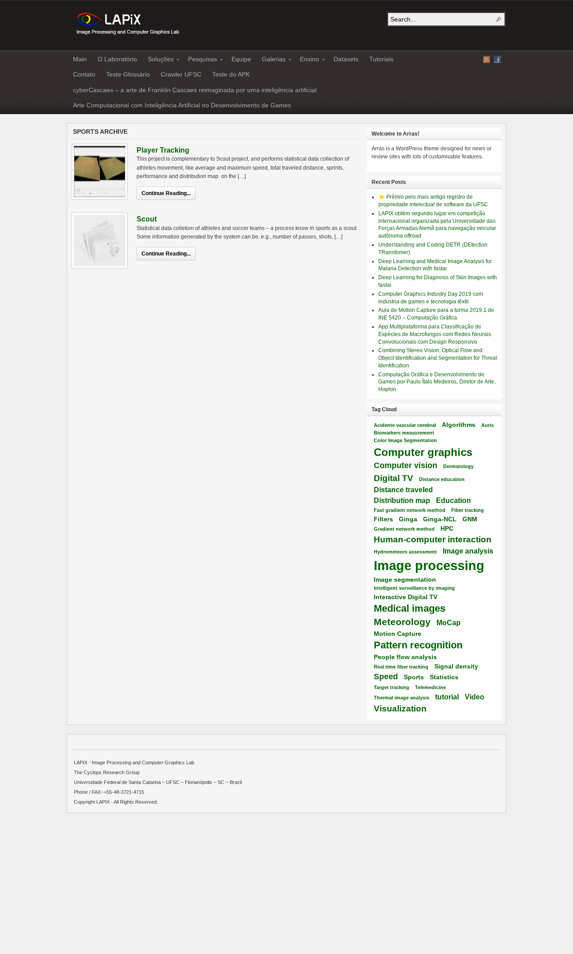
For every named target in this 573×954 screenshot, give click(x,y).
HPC (446, 528)
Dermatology (458, 466)
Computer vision (405, 465)
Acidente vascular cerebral (405, 425)
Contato (84, 74)
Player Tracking (163, 150)
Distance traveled (403, 490)
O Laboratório (117, 59)
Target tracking (391, 687)
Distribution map (402, 500)
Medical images (409, 608)
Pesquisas (200, 60)
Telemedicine (430, 687)
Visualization (400, 708)
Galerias (271, 60)
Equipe (241, 59)
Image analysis (468, 551)
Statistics (444, 677)
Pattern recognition (418, 645)
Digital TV (393, 478)
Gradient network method (404, 529)
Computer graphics (423, 452)
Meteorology (402, 622)
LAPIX (127, 24)
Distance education (442, 479)
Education (453, 500)
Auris (487, 425)
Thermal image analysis (401, 697)
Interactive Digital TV (405, 597)
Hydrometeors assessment (405, 551)
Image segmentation (405, 579)
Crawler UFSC (181, 74)
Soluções (158, 60)
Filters (383, 519)
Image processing (429, 565)
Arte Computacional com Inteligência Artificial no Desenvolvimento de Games (182, 105)
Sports (414, 677)
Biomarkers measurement (404, 432)
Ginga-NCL (440, 519)
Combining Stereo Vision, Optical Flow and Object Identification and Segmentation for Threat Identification (437, 358)
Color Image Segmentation (405, 440)
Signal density (456, 666)
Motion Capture (397, 633)
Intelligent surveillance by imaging (414, 588)
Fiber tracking (467, 510)
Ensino (307, 60)
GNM (469, 519)
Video (474, 697)
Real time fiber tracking (401, 666)
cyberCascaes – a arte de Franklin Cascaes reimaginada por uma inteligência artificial (194, 90)
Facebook (497, 59)
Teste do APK (231, 74)
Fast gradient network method (409, 510)
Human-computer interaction (433, 539)
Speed (386, 676)
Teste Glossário (128, 74)
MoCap (448, 622)
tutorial (447, 697)
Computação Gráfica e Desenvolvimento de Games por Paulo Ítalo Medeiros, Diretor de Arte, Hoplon (437, 382)
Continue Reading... (166, 193)
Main (80, 59)
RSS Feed (486, 59)
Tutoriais (381, 59)
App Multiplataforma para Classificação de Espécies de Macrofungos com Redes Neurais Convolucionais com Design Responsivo (434, 334)
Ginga (408, 519)
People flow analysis (405, 656)
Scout (147, 219)
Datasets (346, 59)
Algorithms (458, 424)
